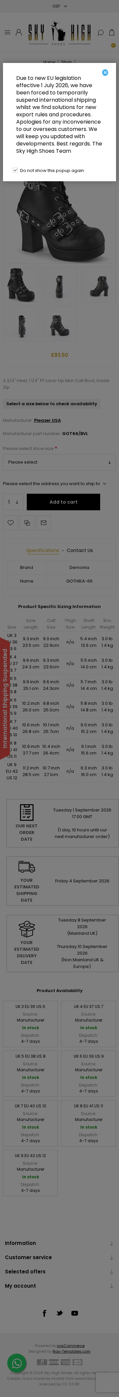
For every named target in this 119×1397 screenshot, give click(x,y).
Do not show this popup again (52, 170)
